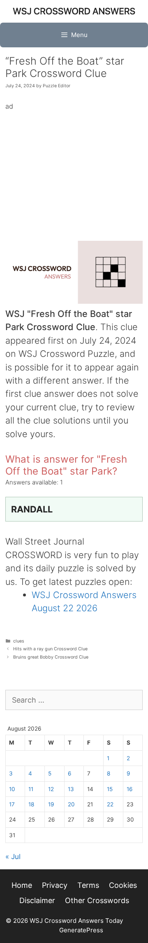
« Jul (13, 856)
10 (12, 789)
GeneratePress (81, 930)
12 (51, 789)
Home (22, 885)
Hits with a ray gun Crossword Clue (50, 649)
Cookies (123, 885)
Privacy (54, 885)
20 (71, 804)
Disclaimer (37, 900)
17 (12, 804)
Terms (88, 885)
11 (30, 789)
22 (110, 804)
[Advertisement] (74, 169)
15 (110, 789)
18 (31, 804)
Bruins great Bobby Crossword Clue (50, 657)
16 (129, 789)
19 (51, 804)
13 (71, 789)
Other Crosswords (97, 900)
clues (18, 641)
